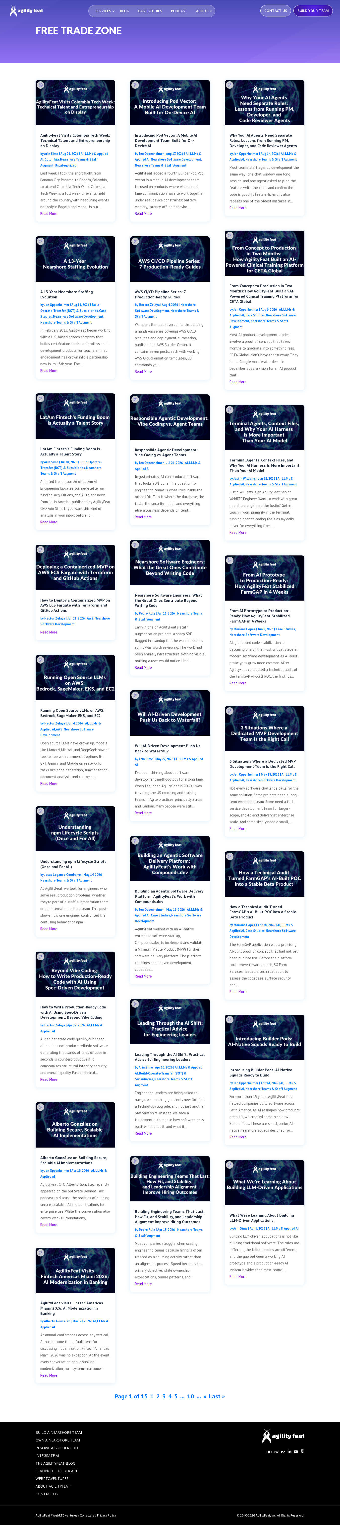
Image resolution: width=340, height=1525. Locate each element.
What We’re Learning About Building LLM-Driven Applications (261, 1218)
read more (48, 213)
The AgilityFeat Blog (55, 1463)
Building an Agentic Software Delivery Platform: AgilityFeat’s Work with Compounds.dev (169, 896)
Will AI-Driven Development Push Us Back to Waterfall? (167, 748)
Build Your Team (313, 10)
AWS (90, 618)
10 (190, 1396)
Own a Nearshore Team (58, 1440)
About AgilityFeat (53, 1486)
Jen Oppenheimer (56, 305)
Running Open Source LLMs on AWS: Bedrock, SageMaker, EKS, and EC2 (72, 713)
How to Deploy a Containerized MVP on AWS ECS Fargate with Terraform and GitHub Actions (75, 605)
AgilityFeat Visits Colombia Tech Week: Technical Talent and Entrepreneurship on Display (75, 140)
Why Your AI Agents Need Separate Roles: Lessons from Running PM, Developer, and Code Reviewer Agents (263, 140)
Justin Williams (244, 478)
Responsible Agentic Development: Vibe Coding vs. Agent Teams (166, 452)
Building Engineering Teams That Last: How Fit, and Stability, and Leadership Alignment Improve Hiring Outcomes (170, 1216)
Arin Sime (51, 154)
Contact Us (275, 10)
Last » (217, 1396)
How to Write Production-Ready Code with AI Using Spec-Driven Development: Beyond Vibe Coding (73, 1012)
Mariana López (244, 629)
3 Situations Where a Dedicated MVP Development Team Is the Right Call (262, 764)
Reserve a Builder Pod (57, 1447)
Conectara (87, 1515)
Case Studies (150, 10)
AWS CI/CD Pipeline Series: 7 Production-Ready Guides (160, 294)
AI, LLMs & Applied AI (283, 1228)
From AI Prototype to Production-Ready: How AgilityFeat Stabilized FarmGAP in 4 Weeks (259, 616)
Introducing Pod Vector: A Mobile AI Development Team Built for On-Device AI (166, 140)
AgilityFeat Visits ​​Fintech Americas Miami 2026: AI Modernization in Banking (71, 1308)
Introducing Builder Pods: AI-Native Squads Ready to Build (260, 1072)
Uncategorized (65, 165)
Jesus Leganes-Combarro (62, 875)
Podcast (179, 10)
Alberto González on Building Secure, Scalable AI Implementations (73, 1160)
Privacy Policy (106, 1515)
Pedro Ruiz (147, 613)
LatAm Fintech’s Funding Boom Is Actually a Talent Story (70, 451)
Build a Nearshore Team (59, 1432)
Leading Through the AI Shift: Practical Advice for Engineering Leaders (170, 1057)
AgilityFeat (43, 1515)
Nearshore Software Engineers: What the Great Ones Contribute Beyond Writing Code (168, 600)
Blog (124, 10)
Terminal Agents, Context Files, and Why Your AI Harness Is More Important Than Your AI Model (264, 465)
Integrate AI (47, 1455)
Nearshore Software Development (78, 316)
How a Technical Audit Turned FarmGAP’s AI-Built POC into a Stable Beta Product (262, 912)
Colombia (52, 159)
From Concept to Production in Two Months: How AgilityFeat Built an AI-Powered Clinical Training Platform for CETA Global (264, 293)
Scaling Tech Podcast (57, 1470)
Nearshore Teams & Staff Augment (66, 322)
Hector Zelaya (54, 618)
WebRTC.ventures (52, 1478)
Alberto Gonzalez (57, 1321)
